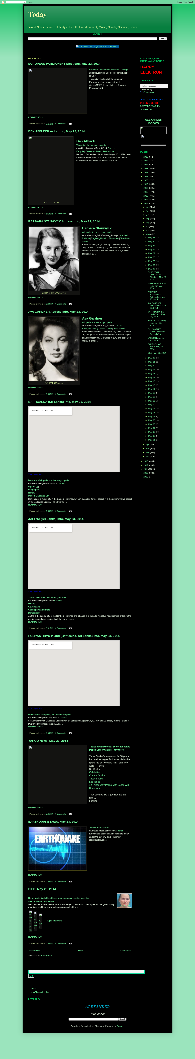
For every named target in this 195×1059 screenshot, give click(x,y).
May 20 (152, 366)
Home (80, 950)
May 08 (152, 412)
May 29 (152, 245)
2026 (146, 157)
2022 (146, 172)
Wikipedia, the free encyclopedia (91, 145)
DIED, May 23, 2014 (42, 889)
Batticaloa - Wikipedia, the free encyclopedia (48, 480)
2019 (146, 184)
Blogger (120, 1026)
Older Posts (125, 950)
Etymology (33, 486)
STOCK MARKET (149, 103)
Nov (148, 211)
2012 (146, 465)
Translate (150, 92)
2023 (146, 168)
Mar (148, 448)
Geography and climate (39, 609)
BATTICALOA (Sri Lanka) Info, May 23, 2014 (59, 401)
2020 (146, 180)
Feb (148, 452)
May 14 (152, 389)
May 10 (152, 405)
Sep (148, 219)
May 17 (152, 377)
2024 (146, 165)
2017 (146, 192)
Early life (80, 151)
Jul (147, 226)
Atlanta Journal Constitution (41, 901)
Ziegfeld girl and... (99, 238)
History (31, 493)
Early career (99, 328)
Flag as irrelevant (54, 920)
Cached (111, 148)
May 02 (152, 436)
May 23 (152, 269)
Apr (148, 445)
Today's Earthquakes (99, 827)
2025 (146, 161)
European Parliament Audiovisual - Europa (108, 69)
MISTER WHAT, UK (150, 106)
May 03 (152, 432)
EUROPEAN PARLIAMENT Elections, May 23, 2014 (64, 63)
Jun (148, 230)
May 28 (152, 249)
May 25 (152, 261)
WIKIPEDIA (146, 109)
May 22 (152, 358)
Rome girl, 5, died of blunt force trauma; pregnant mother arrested (58, 898)
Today (37, 14)
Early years (87, 328)
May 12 (152, 397)
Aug (148, 223)
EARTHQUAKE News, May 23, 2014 (53, 821)
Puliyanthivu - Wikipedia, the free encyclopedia (49, 714)
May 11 (151, 401)
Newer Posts (34, 950)
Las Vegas (94, 782)
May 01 (152, 440)
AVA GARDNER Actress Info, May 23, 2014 (58, 311)
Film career (114, 238)
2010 (146, 473)
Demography (34, 613)
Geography (33, 489)
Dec (148, 207)
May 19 (152, 369)
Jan (148, 456)
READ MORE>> (35, 117)
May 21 (152, 362)
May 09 (152, 408)
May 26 (152, 257)
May (148, 234)
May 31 (152, 238)
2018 (146, 188)
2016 (146, 196)
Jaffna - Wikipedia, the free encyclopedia (47, 597)
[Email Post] (70, 124)
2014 (146, 204)
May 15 (152, 385)
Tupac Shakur (96, 778)
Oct (148, 215)
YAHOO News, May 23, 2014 (48, 740)
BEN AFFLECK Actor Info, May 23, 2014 (56, 131)
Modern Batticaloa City (38, 496)
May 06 (152, 420)
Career (89, 151)
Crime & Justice (97, 775)
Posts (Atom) (46, 955)
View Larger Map (35, 474)
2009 (146, 477)
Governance (34, 606)
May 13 (152, 393)
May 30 (152, 242)
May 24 (152, 265)
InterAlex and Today (40, 992)
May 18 (152, 373)
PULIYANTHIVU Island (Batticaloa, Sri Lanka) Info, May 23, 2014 (74, 635)
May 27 (152, 253)
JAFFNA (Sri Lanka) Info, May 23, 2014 (56, 519)
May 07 (152, 416)
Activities (97, 151)
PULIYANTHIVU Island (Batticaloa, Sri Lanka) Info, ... (157, 331)
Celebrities (94, 772)
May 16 (152, 381)
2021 (146, 176)
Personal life (108, 151)
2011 (145, 469)
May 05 (152, 424)
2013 (146, 461)
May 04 (152, 428)
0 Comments (60, 124)
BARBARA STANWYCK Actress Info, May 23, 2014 (64, 221)
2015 (146, 200)
